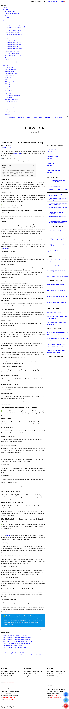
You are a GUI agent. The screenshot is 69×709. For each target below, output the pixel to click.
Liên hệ (7, 17)
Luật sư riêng (8, 114)
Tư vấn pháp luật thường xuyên (12, 95)
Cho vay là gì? (6, 168)
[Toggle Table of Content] (33, 165)
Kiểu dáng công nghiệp (10, 69)
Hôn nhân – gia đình (10, 107)
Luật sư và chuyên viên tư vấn (12, 13)
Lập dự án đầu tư (9, 23)
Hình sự (7, 103)
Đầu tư (4, 21)
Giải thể (7, 60)
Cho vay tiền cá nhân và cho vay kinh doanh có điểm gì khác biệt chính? (18, 170)
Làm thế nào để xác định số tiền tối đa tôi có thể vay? (14, 173)
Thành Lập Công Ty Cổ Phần (14, 42)
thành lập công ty (37, 618)
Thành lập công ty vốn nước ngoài (13, 25)
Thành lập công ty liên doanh (14, 44)
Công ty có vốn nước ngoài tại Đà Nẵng (16, 27)
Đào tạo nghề (8, 77)
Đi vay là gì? (5, 167)
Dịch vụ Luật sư (7, 93)
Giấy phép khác (9, 90)
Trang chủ (5, 7)
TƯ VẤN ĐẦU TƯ (53, 149)
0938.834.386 (51, 1)
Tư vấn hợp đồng (9, 97)
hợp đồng (8, 535)
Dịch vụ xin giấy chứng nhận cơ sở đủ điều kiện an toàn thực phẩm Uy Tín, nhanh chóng (56, 232)
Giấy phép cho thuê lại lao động (12, 86)
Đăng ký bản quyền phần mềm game (56, 265)
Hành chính (8, 105)
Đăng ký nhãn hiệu (9, 67)
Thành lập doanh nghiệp (11, 40)
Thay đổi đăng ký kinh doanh (12, 51)
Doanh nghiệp (6, 38)
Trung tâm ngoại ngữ (10, 75)
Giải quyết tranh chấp (10, 112)
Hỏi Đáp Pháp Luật (6, 147)
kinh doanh (5, 248)
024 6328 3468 (59, 1)
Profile (6, 15)
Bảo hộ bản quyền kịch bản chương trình (57, 276)
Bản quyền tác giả (9, 71)
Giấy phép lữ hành (9, 81)
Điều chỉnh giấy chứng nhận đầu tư (13, 30)
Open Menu (3, 5)
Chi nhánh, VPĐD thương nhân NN (13, 34)
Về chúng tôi (6, 9)
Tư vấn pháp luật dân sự (11, 101)
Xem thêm (49, 151)
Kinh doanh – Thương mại (11, 99)
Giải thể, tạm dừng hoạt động (12, 32)
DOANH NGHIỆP (53, 156)
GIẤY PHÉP (51, 163)
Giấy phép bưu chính (10, 79)
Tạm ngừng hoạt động (10, 57)
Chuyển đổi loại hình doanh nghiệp (13, 55)
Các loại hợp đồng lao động (54, 312)
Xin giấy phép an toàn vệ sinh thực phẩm (15, 88)
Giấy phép (5, 65)
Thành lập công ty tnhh (12, 46)
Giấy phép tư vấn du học (11, 73)
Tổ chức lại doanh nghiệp (11, 62)
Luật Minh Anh (17, 153)
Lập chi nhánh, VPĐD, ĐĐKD (12, 53)
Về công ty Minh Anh (10, 11)
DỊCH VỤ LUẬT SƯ (54, 170)
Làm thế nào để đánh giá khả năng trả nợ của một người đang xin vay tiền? (19, 172)
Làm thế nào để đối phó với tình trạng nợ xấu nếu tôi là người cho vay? (18, 175)
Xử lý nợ (7, 110)
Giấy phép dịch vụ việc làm (11, 84)
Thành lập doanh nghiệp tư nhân (15, 48)
